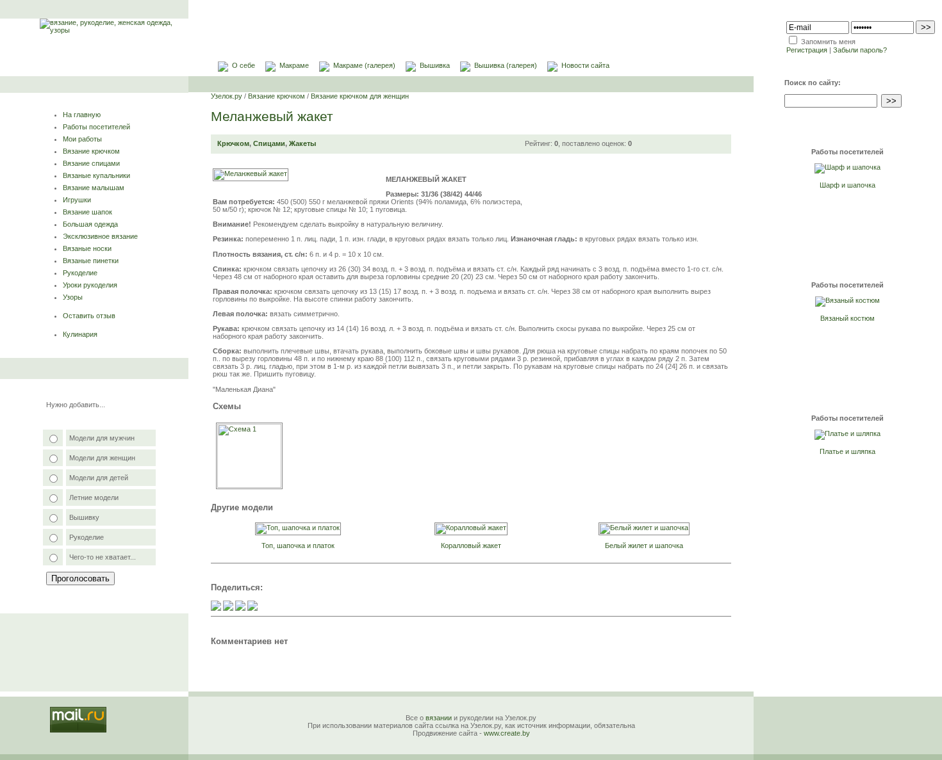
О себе (243, 65)
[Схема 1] (249, 485)
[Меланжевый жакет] (250, 173)
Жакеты (302, 143)
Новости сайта (585, 65)
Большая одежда (90, 224)
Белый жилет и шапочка (644, 545)
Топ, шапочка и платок (298, 545)
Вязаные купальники (96, 175)
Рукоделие (80, 273)
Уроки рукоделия (90, 285)
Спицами (269, 143)
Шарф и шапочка (847, 185)
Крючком (233, 143)
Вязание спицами (91, 163)
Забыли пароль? (860, 50)
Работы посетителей (96, 127)
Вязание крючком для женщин (360, 96)
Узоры (73, 297)
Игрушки (77, 200)
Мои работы (82, 139)
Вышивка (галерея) (505, 65)
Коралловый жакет (471, 545)
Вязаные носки (87, 248)
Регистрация (806, 50)
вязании (439, 718)
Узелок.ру (226, 96)
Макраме (294, 65)
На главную (82, 114)
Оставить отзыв (89, 315)
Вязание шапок (87, 212)
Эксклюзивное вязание (100, 236)
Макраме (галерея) (364, 65)
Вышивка (435, 65)
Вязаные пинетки (91, 260)
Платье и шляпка (847, 451)
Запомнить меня (828, 41)
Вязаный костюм (847, 318)
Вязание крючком (91, 151)
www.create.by (507, 733)
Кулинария (80, 334)
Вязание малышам (93, 187)
